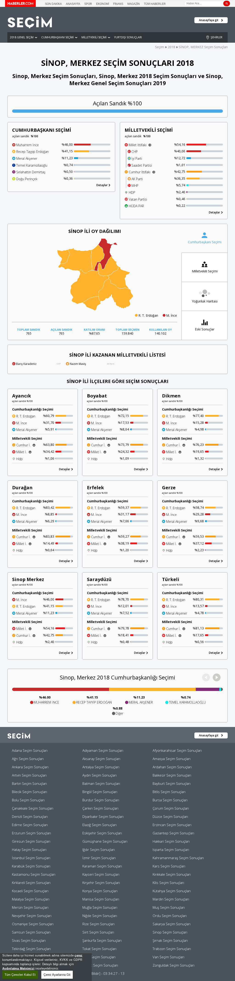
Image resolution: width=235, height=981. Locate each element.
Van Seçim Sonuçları (168, 957)
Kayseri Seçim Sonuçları (100, 874)
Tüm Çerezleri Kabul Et (20, 974)
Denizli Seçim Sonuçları (30, 816)
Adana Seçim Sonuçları (30, 750)
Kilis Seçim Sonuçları (168, 882)
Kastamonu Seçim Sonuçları (33, 874)
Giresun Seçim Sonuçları (31, 841)
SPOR (88, 4)
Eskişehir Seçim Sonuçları (102, 833)
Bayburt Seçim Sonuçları (171, 783)
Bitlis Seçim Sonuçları (169, 792)
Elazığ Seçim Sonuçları (99, 825)
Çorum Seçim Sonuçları (171, 808)
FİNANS (118, 4)
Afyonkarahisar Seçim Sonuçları (177, 750)
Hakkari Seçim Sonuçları (171, 841)
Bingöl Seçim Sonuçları (99, 792)
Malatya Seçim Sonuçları (30, 899)
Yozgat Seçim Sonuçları (100, 965)
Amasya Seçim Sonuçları (171, 758)
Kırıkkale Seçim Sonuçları (172, 874)
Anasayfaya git (208, 20)
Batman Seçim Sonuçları (101, 783)
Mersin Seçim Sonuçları (30, 907)
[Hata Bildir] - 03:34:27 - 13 (103, 973)
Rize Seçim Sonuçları (98, 924)
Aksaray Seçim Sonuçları (101, 758)
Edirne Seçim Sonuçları (30, 825)
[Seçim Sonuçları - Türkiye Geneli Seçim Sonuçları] (29, 26)
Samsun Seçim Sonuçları (31, 932)
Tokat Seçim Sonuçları (99, 948)
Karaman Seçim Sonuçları (102, 866)
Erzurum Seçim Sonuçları (31, 833)
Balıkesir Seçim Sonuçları (172, 775)
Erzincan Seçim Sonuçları (172, 825)
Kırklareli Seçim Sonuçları (31, 882)
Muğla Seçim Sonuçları (99, 907)
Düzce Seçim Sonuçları (170, 816)
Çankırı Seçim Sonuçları (100, 808)
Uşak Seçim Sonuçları (98, 957)
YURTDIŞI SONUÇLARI (128, 37)
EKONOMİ (102, 4)
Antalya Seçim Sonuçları (100, 767)
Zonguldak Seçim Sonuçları (173, 965)
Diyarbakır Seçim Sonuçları (102, 816)
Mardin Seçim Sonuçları (171, 899)
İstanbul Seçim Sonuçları (31, 858)
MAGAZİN (133, 4)
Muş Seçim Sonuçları (169, 907)
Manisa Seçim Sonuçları (100, 899)
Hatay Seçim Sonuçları (29, 849)
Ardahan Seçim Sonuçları (172, 767)
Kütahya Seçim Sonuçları (172, 891)
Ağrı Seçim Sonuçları (28, 758)
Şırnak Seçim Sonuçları (170, 940)
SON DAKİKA (53, 4)
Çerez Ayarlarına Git (57, 974)
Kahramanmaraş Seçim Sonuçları (178, 858)
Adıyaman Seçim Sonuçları (102, 750)
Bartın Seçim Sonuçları (29, 783)
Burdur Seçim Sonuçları (100, 800)
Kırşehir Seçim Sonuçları (101, 882)
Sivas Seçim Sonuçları (29, 940)
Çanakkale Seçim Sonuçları (32, 808)
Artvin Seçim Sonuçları (29, 775)
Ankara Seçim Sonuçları (30, 767)
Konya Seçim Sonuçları (100, 891)
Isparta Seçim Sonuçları (171, 849)
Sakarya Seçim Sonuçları (171, 924)
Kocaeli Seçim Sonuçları (30, 891)
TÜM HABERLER (155, 4)
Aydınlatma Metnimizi (18, 968)
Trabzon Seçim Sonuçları (172, 948)
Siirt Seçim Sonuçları (98, 932)
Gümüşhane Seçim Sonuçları (104, 841)
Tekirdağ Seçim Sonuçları (31, 948)
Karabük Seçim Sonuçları (31, 866)
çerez (78, 955)
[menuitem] (115, 294)
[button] (217, 677)
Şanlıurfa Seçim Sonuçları (102, 940)
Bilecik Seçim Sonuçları (29, 792)
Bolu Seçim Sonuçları (28, 800)
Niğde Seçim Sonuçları (99, 915)
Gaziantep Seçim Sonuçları (173, 833)
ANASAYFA (73, 4)
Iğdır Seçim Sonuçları (98, 849)
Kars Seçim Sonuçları (169, 866)
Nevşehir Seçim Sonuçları (31, 915)
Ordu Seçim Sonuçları (170, 915)
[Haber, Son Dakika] (20, 5)
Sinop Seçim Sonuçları (170, 932)
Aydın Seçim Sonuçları (99, 775)
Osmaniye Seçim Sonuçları (32, 924)
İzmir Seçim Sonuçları (99, 858)
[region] (46, 967)
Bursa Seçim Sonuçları (170, 800)
